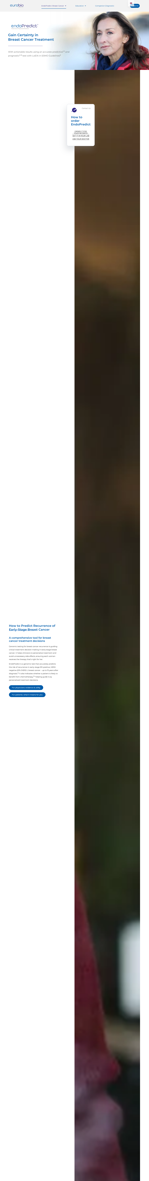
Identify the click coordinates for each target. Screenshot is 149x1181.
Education (79, 6)
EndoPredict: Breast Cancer (52, 6)
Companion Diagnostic (104, 6)
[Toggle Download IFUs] (137, 1171)
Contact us (86, 108)
